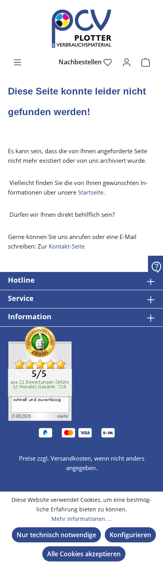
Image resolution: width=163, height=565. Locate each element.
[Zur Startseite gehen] (81, 29)
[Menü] (17, 62)
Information (29, 316)
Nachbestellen (81, 62)
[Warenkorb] (145, 62)
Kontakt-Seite (67, 246)
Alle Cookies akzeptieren (84, 554)
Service (21, 298)
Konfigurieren (130, 534)
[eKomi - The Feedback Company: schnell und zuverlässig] (40, 373)
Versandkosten (71, 458)
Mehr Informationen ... (81, 519)
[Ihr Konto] (126, 62)
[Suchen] (43, 62)
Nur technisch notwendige (56, 534)
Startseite (90, 192)
